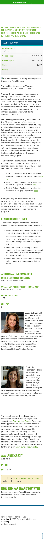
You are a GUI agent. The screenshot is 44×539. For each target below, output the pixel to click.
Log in (31, 2)
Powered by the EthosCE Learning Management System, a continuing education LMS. (33, 536)
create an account (30, 478)
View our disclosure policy (27, 447)
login (15, 478)
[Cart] (37, 3)
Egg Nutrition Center (22, 421)
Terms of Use (20, 517)
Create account (19, 2)
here (35, 184)
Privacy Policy (6, 517)
